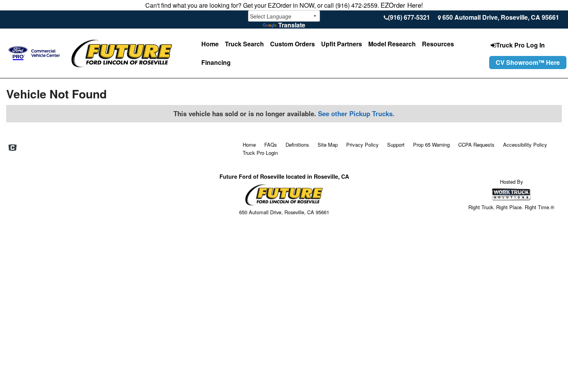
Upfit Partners (341, 43)
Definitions (297, 144)
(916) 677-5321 (409, 17)
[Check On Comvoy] (12, 148)
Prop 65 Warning (431, 144)
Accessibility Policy (525, 144)
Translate (291, 24)
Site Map (328, 144)
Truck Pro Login (260, 152)
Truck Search (244, 43)
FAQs (270, 144)
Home (210, 43)
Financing (216, 62)
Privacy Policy (362, 144)
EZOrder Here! (402, 5)
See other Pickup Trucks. (356, 113)
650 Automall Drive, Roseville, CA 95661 (500, 17)
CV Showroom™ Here (528, 62)
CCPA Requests (476, 144)
